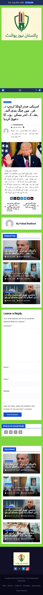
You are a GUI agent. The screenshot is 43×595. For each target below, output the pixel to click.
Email (6, 379)
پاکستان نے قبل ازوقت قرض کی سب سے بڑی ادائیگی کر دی (20, 534)
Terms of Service (21, 590)
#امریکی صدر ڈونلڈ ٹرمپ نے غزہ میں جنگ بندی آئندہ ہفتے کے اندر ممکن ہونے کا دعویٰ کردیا (24, 133)
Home (4, 585)
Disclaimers (26, 585)
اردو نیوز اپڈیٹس (7, 102)
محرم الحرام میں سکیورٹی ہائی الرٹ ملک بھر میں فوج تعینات (29, 206)
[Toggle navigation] (20, 90)
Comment (8, 326)
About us (10, 585)
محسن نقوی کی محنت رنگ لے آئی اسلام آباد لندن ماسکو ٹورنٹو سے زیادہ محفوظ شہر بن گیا (21, 297)
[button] (36, 90)
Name (6, 367)
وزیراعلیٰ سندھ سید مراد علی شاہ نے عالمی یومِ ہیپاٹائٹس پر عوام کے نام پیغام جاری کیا (13, 206)
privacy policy (36, 585)
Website (6, 391)
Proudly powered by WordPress (15, 578)
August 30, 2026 (13, 470)
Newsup (33, 578)
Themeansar (21, 581)
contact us (18, 585)
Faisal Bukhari (18, 125)
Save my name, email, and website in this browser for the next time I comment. (19, 407)
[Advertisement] (21, 65)
